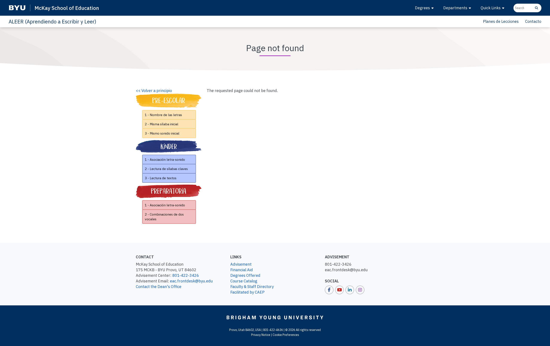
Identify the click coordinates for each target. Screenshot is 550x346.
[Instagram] (360, 290)
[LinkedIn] (349, 290)
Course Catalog (243, 281)
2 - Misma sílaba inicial (161, 124)
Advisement (241, 264)
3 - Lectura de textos (160, 178)
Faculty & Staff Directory (252, 286)
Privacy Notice (260, 335)
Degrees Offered (245, 275)
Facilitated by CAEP (247, 292)
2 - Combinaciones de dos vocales (164, 216)
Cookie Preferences (286, 335)
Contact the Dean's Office (158, 286)
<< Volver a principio (154, 90)
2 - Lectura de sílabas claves (166, 169)
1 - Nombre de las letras (163, 115)
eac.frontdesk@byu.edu (191, 281)
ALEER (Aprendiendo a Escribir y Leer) (52, 21)
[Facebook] (329, 290)
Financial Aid (241, 269)
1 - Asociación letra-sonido (165, 159)
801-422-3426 (185, 275)
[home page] (275, 317)
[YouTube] (339, 290)
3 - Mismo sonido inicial (162, 133)
